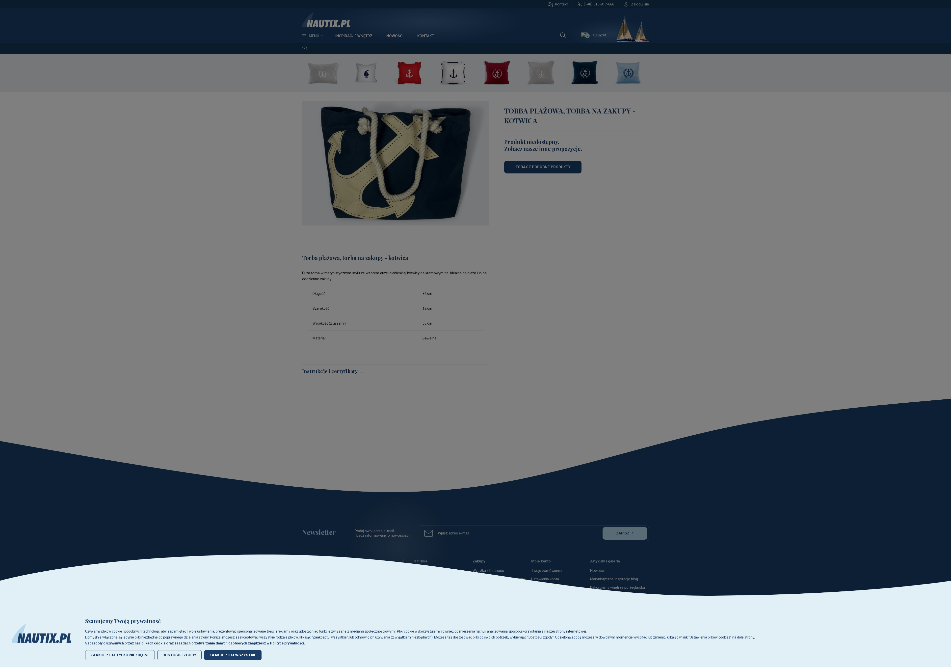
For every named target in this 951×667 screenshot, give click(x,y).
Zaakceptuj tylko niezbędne (120, 655)
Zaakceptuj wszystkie (232, 655)
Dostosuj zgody (179, 655)
